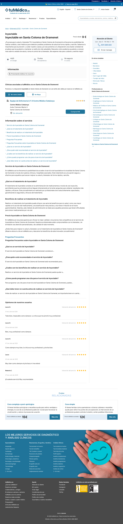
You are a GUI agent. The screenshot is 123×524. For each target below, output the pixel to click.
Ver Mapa (37, 94)
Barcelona (96, 66)
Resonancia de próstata (35, 454)
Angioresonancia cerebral (36, 471)
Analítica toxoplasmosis (59, 456)
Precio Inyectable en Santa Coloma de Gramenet (24, 136)
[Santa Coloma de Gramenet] (85, 12)
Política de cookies (38, 497)
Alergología (8, 446)
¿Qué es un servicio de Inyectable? (19, 147)
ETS (14, 18)
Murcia (95, 83)
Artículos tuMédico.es (12, 504)
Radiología (22, 18)
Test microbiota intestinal (60, 449)
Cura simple (70, 404)
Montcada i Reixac (99, 81)
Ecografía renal (33, 466)
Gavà (94, 73)
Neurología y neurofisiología (12, 461)
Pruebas (41, 18)
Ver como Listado (16, 94)
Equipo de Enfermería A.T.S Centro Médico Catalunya (32, 101)
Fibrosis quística (33, 459)
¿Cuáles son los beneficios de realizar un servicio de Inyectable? (29, 154)
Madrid (95, 63)
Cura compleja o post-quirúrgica (20, 404)
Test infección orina (58, 451)
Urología (7, 469)
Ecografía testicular (34, 464)
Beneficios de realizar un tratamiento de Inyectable (25, 132)
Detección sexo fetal (34, 469)
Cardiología (8, 451)
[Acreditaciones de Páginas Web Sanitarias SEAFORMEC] (82, 489)
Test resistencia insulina (59, 446)
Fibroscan (32, 461)
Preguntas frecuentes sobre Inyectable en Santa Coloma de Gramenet (31, 143)
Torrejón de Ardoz (98, 78)
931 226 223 (106, 45)
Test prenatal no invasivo (36, 446)
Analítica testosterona (59, 459)
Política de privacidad (38, 494)
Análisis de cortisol (58, 469)
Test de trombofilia (34, 449)
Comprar (74, 112)
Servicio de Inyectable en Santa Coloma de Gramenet (25, 125)
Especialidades (51, 18)
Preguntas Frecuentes (14, 139)
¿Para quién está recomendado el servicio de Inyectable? (27, 150)
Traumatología (9, 466)
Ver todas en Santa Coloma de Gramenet (105, 144)
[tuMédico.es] (17, 10)
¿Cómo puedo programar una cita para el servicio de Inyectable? (29, 157)
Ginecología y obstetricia (12, 459)
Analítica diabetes (58, 464)
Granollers (96, 68)
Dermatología (8, 454)
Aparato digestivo (10, 449)
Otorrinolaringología (10, 464)
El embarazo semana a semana (15, 492)
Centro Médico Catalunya (19, 105)
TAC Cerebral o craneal (35, 451)
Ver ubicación (17, 113)
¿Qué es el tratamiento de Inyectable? (20, 129)
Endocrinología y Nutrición (12, 456)
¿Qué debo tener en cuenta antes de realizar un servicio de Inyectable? (32, 161)
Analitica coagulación (59, 466)
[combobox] (98, 18)
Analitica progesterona (59, 461)
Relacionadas (61, 394)
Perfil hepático (57, 454)
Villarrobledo (97, 71)
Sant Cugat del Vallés (99, 76)
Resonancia (32, 18)
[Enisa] (93, 489)
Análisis (7, 18)
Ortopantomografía (34, 456)
